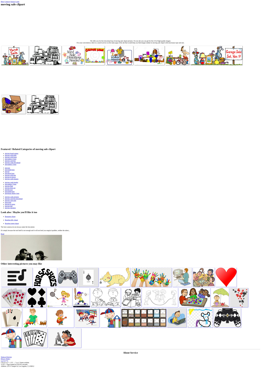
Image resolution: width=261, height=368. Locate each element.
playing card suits (10, 200)
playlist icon (9, 190)
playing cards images (11, 179)
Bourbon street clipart (12, 223)
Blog (2, 2)
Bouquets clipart (10, 216)
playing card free (10, 161)
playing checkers (10, 208)
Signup (12, 2)
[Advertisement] (130, 23)
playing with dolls (10, 155)
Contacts (7, 2)
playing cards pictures (12, 197)
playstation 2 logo (10, 159)
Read (2, 234)
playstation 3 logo (10, 164)
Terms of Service (6, 357)
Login (17, 2)
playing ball (8, 206)
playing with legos (11, 157)
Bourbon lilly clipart (11, 220)
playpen (7, 168)
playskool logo (9, 173)
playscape (8, 202)
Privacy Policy (5, 359)
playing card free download (14, 199)
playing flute (9, 186)
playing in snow (10, 204)
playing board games (11, 153)
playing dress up (10, 188)
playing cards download (12, 163)
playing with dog (10, 175)
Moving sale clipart (7, 62)
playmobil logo (10, 170)
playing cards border (11, 182)
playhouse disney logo (12, 193)
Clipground (10, 361)
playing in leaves (10, 177)
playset (7, 171)
